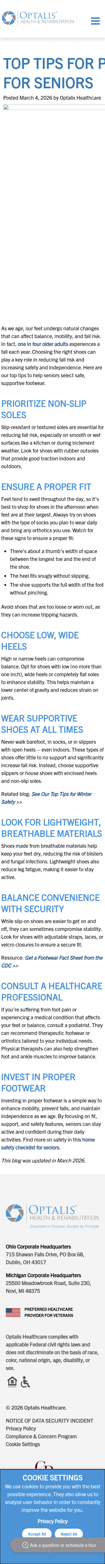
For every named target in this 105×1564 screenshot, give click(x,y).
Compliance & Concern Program (41, 1436)
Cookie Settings (23, 1444)
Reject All (69, 1533)
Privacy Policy (21, 1428)
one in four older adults (43, 343)
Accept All (37, 1533)
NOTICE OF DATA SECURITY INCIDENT (49, 1420)
